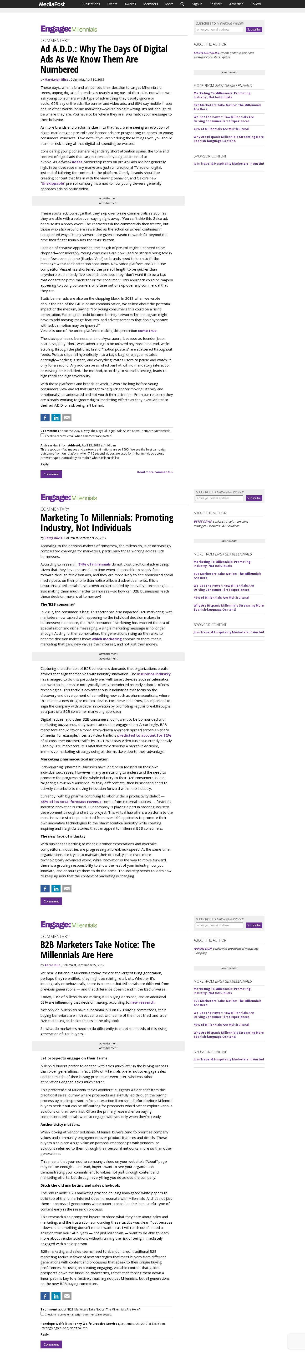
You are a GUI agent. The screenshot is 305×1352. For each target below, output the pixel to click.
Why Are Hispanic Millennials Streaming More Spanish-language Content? (229, 139)
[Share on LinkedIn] (56, 417)
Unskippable (53, 183)
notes (77, 161)
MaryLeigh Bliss (56, 80)
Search (182, 4)
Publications (90, 4)
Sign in (197, 4)
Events (112, 4)
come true (147, 330)
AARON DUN (203, 949)
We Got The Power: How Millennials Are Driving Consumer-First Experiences (224, 119)
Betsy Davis (53, 538)
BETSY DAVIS (203, 521)
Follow (256, 4)
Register (215, 4)
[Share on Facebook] (45, 417)
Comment (51, 474)
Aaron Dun (52, 965)
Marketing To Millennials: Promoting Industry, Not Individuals (222, 95)
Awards (130, 4)
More (169, 4)
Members (150, 4)
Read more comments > (155, 472)
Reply (45, 464)
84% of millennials (94, 564)
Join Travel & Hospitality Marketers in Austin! (229, 164)
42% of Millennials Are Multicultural (221, 129)
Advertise (236, 4)
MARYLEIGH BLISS (206, 53)
